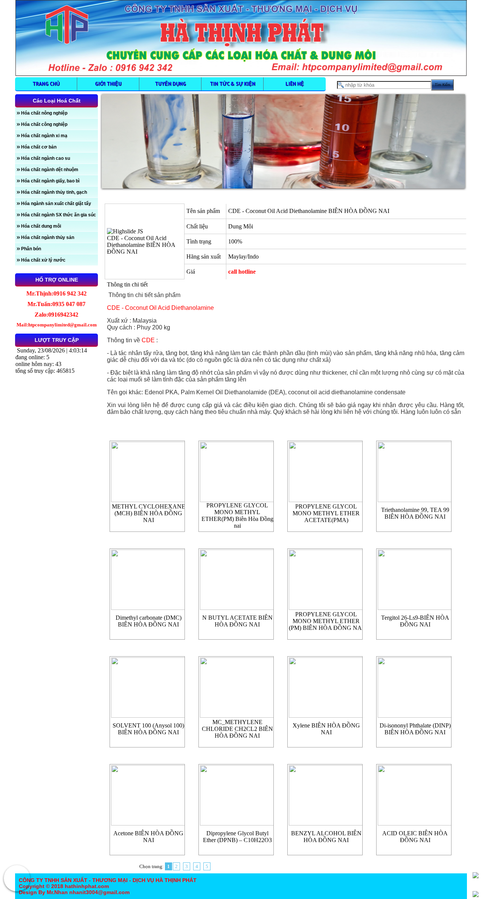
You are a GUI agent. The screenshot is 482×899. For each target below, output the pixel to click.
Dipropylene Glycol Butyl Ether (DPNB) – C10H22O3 (237, 836)
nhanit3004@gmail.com (99, 892)
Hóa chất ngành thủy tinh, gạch (54, 192)
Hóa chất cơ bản (38, 147)
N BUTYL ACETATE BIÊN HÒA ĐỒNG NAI (237, 621)
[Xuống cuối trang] (476, 894)
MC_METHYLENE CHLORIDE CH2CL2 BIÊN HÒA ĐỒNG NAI (237, 729)
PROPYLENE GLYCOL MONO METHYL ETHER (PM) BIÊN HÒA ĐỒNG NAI (326, 621)
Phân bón (31, 248)
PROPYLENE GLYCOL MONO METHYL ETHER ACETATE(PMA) (326, 513)
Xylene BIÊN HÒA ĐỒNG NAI (326, 728)
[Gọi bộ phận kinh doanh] (17, 878)
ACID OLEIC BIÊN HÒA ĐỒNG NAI (415, 836)
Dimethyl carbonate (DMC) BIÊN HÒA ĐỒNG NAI (149, 621)
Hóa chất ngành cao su (45, 158)
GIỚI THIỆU (108, 83)
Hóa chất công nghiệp (44, 124)
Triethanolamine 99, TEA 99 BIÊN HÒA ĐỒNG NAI (415, 513)
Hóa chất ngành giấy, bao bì (50, 181)
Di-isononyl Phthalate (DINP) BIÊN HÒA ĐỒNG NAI (415, 728)
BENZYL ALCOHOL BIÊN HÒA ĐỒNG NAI (326, 836)
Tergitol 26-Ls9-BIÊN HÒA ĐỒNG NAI (415, 621)
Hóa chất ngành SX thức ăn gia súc (58, 214)
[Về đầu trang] (476, 875)
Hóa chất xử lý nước (43, 260)
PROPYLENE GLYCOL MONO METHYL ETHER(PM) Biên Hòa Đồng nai (237, 515)
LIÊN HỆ (294, 83)
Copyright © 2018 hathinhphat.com (64, 886)
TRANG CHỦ (45, 83)
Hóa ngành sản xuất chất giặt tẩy (56, 203)
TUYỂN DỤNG (170, 83)
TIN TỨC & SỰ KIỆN (232, 83)
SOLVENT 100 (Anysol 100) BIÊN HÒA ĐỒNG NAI (148, 728)
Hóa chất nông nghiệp (44, 113)
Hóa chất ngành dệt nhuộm (49, 169)
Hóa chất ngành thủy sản (47, 237)
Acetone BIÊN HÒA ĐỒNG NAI (148, 836)
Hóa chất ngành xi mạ (44, 135)
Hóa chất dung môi (41, 226)
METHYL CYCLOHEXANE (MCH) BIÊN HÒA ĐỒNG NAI (148, 513)
